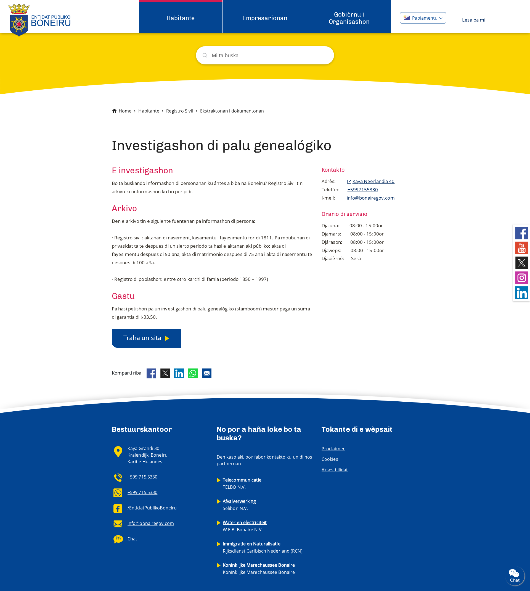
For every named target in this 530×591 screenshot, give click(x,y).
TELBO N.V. (242, 483)
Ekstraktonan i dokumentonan (232, 111)
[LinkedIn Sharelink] (179, 373)
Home (125, 111)
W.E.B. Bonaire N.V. (245, 526)
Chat (132, 539)
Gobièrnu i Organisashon (349, 18)
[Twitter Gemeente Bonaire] (521, 262)
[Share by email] (206, 373)
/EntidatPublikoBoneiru (152, 508)
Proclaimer (333, 449)
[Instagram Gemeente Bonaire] (521, 277)
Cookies (330, 459)
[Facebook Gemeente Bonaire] (521, 232)
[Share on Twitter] (165, 373)
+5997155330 (363, 189)
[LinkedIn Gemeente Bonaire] (521, 292)
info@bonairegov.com (371, 198)
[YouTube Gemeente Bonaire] (521, 247)
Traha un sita (143, 337)
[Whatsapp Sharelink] (193, 373)
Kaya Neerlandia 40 (374, 181)
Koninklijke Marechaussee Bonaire (259, 568)
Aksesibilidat (335, 470)
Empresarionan (264, 18)
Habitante (180, 18)
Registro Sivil (179, 111)
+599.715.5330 (142, 477)
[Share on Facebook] (151, 373)
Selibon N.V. (239, 504)
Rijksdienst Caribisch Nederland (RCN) (263, 547)
